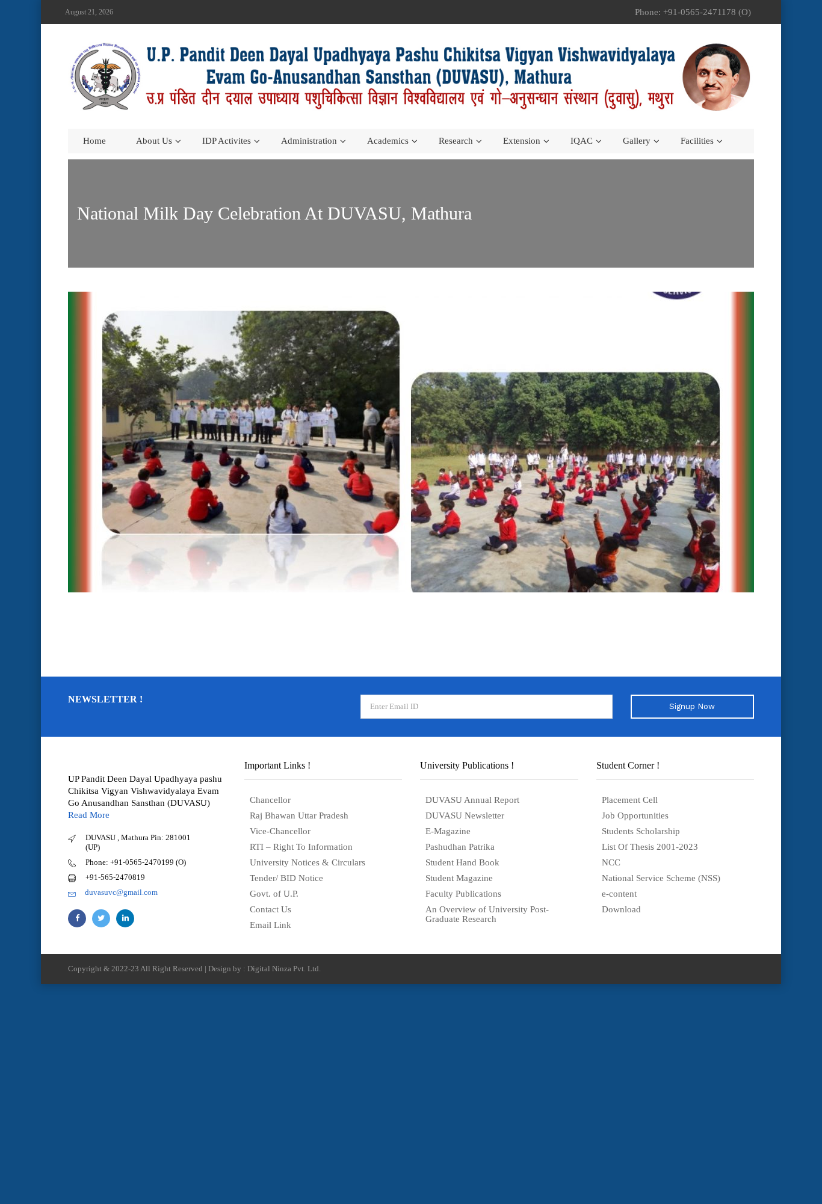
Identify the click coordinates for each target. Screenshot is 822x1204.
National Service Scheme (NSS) (661, 878)
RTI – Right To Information (301, 847)
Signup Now (692, 706)
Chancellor (270, 800)
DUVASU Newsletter (464, 815)
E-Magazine (448, 831)
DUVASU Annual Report (472, 800)
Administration (309, 141)
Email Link (270, 925)
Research (456, 141)
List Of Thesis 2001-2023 (650, 847)
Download (621, 909)
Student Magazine (459, 878)
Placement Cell (630, 800)
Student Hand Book (462, 862)
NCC (611, 862)
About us (154, 141)
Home (94, 141)
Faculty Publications (463, 893)
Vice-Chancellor (280, 831)
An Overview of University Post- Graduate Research (487, 914)
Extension (521, 141)
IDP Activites (226, 141)
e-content (619, 893)
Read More (89, 815)
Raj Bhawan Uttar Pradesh (299, 815)
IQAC (581, 141)
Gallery (636, 141)
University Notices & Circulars (307, 862)
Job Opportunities (635, 815)
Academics (388, 141)
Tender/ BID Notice (286, 878)
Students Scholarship (641, 831)
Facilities (697, 141)
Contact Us (270, 909)
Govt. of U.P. (274, 893)
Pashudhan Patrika (460, 847)
